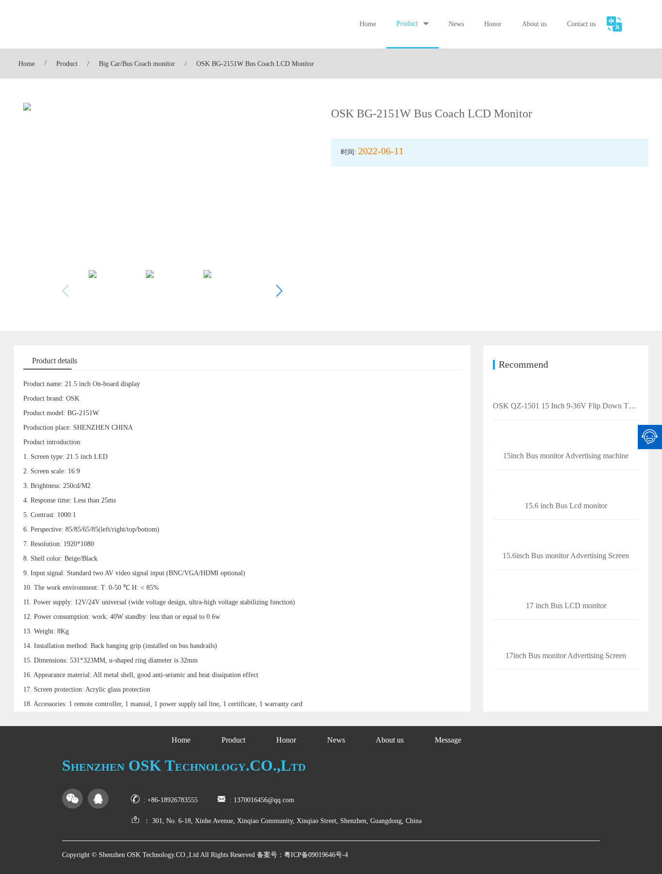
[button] (279, 291)
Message (448, 740)
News (456, 24)
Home (368, 24)
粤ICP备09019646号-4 (316, 854)
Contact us (581, 24)
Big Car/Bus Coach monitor (137, 63)
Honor (493, 24)
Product (407, 23)
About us (534, 24)
